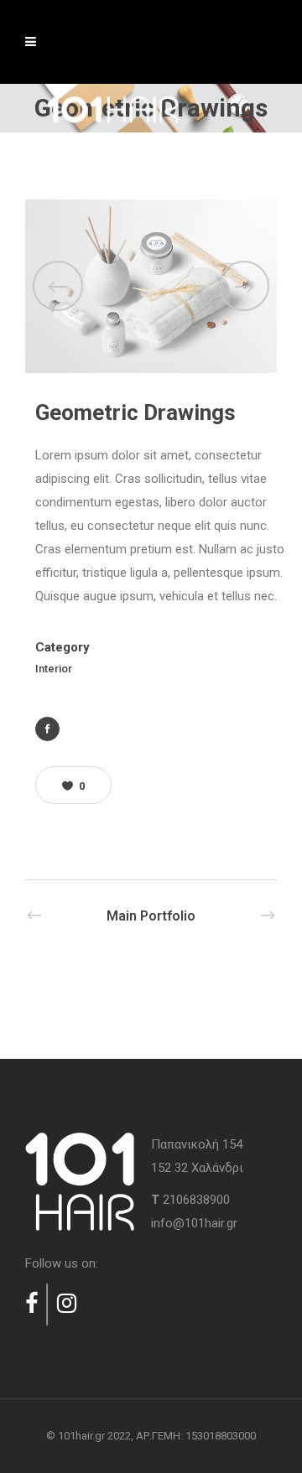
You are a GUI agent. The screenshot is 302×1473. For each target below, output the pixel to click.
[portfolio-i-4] (151, 287)
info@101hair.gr (194, 1223)
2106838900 (196, 1199)
